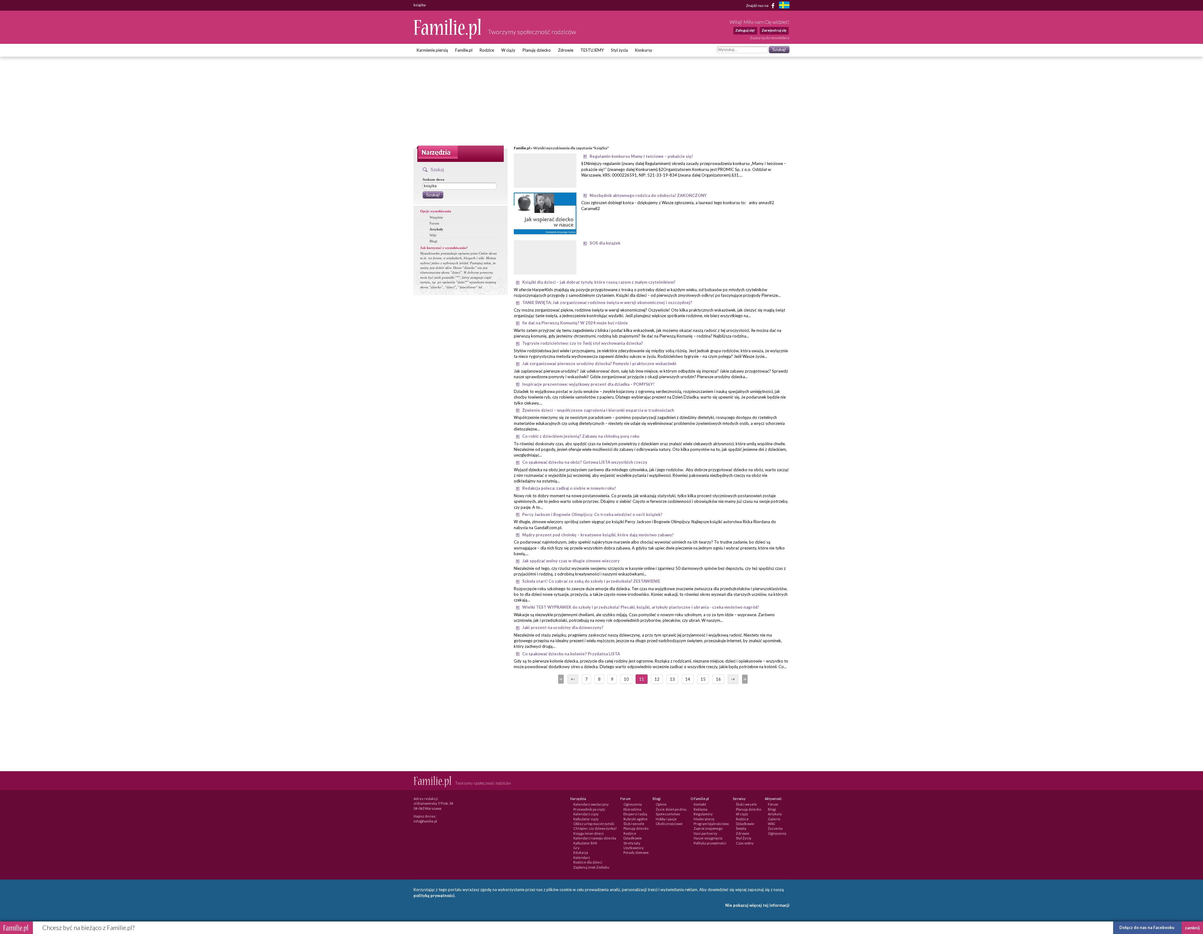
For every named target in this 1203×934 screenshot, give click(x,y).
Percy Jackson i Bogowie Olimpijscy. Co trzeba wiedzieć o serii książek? (592, 514)
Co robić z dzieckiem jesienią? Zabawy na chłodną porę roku (580, 436)
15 (703, 679)
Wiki (433, 235)
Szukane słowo (434, 179)
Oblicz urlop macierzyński (593, 824)
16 (718, 679)
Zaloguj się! (745, 30)
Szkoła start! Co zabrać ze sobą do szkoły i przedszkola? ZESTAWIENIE (591, 581)
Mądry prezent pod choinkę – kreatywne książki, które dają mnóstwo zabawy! (598, 534)
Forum (434, 223)
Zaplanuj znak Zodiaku (591, 867)
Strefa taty (631, 843)
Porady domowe (636, 852)
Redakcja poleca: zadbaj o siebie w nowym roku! (569, 488)
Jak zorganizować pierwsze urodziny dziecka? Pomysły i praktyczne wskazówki (599, 363)
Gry (576, 848)
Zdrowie (565, 50)
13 (672, 679)
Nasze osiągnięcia (708, 838)
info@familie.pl (425, 821)
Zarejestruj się (774, 30)
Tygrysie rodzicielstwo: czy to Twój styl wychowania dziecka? (582, 343)
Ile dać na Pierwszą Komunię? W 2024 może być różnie (575, 322)
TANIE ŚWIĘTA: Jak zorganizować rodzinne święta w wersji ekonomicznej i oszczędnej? (607, 302)
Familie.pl (463, 50)
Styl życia (619, 50)
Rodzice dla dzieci (587, 862)
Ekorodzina (632, 809)
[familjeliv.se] (784, 6)
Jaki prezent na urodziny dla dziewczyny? (562, 627)
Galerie (774, 819)
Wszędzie (436, 217)
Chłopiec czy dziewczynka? (595, 828)
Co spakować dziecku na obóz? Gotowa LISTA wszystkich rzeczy (584, 462)
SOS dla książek (605, 242)
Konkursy (643, 50)
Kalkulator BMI (585, 843)
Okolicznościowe (669, 824)
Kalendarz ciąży (586, 814)
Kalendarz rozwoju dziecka (594, 838)
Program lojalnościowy (711, 824)
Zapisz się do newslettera (769, 37)
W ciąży (508, 50)
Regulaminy (703, 814)
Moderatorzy (704, 819)
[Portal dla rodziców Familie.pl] (448, 37)
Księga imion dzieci (588, 833)
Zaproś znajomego (708, 828)
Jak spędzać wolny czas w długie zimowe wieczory (571, 560)
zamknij (1192, 927)
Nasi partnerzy (705, 833)
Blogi (433, 241)
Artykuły (436, 229)
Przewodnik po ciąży (589, 809)
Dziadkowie (632, 838)
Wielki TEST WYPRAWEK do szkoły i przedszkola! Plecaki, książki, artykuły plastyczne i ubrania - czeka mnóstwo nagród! (640, 607)
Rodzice (487, 50)
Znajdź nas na (757, 5)
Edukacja (580, 852)
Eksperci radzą (635, 814)
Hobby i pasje (666, 819)
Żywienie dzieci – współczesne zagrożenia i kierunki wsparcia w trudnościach (598, 410)
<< (560, 679)
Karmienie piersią (432, 50)
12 (656, 679)
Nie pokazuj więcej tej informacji (757, 905)
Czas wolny (745, 843)
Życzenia (775, 828)
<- (573, 679)
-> (733, 679)
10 (626, 679)
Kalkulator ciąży (586, 819)
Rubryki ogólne (635, 819)
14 (687, 679)
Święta (741, 828)
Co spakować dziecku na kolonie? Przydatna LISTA (571, 653)
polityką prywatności (434, 895)
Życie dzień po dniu (671, 809)
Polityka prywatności (710, 843)
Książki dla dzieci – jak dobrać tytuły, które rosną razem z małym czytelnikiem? (598, 282)
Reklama (700, 809)
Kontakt (700, 804)
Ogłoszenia (632, 804)
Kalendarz (581, 857)
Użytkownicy (633, 848)
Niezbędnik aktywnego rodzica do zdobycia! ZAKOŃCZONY (648, 195)
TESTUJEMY (592, 50)
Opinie (661, 804)
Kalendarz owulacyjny (591, 804)
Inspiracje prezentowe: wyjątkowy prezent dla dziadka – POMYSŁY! (588, 384)
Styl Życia (743, 838)
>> (744, 679)
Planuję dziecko (537, 50)
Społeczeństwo (668, 814)
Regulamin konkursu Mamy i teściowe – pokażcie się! (641, 156)
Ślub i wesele (633, 824)
